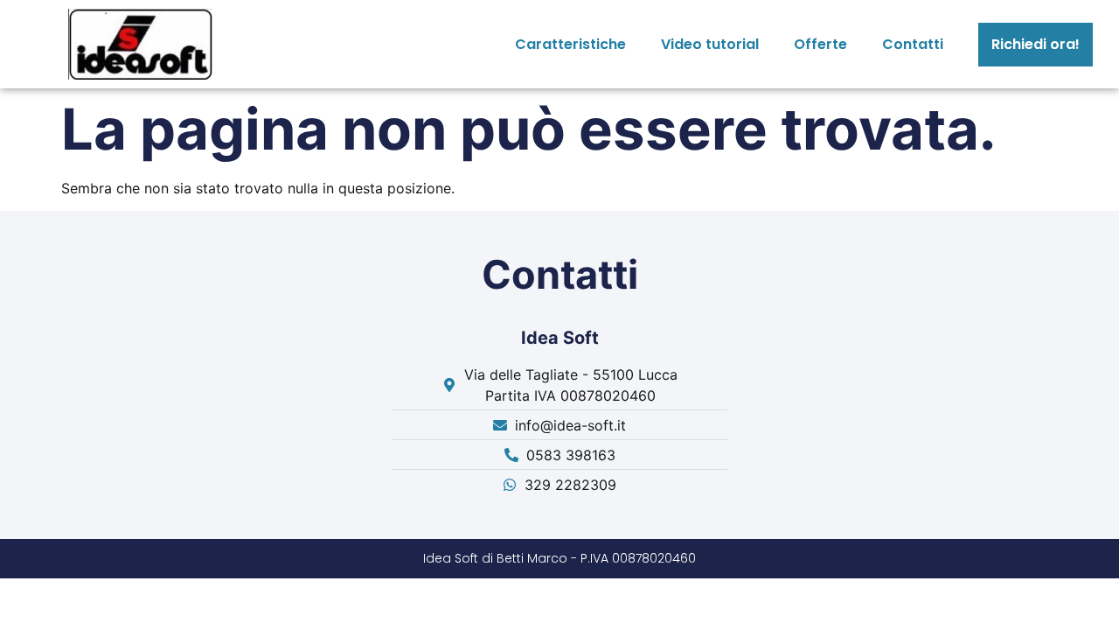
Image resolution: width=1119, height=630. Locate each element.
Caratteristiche (570, 44)
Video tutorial (710, 44)
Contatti (912, 44)
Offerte (820, 44)
